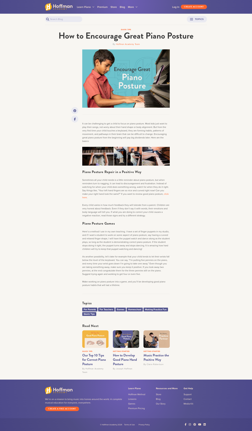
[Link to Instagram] (190, 424)
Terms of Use (129, 424)
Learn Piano (85, 8)
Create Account (194, 6)
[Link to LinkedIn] (204, 424)
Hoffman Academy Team (128, 44)
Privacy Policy (144, 424)
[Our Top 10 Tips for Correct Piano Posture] (95, 338)
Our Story (161, 403)
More (133, 8)
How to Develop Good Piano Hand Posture (125, 360)
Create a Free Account (62, 408)
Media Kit (188, 403)
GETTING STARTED (121, 351)
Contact (188, 399)
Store (114, 7)
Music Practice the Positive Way (156, 357)
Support (188, 394)
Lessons (132, 399)
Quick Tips (89, 314)
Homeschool (134, 309)
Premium (102, 7)
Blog (122, 7)
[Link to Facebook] (74, 119)
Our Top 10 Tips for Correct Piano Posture (94, 360)
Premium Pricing (136, 408)
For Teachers (106, 309)
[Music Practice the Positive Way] (157, 338)
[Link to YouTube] (199, 424)
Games (120, 309)
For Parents (90, 309)
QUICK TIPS (87, 351)
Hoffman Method (136, 394)
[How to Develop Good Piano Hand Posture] (126, 338)
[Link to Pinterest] (74, 110)
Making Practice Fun (156, 309)
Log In (175, 7)
